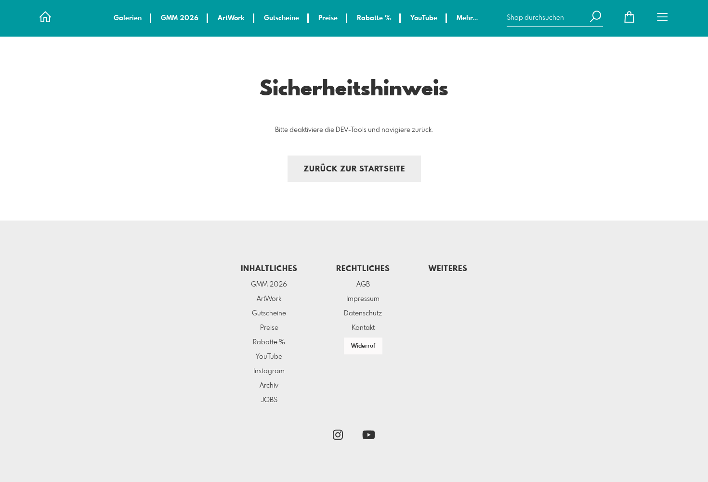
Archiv (269, 385)
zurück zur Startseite (354, 169)
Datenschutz (363, 313)
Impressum (363, 299)
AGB (363, 284)
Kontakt (363, 328)
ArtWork (231, 18)
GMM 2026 (179, 18)
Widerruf (363, 346)
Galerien (128, 18)
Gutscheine (281, 18)
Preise (328, 18)
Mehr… (467, 18)
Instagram (269, 371)
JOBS (269, 400)
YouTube (423, 18)
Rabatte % (374, 18)
